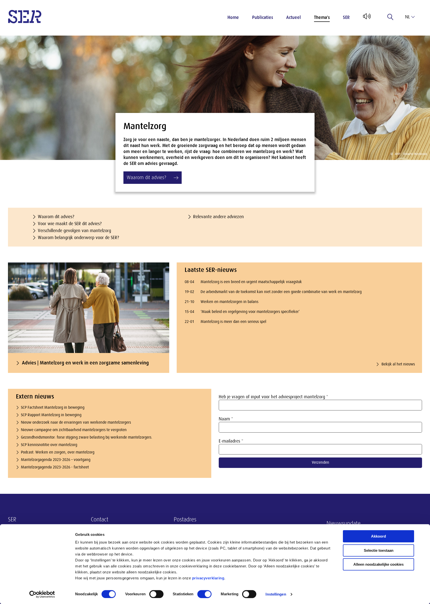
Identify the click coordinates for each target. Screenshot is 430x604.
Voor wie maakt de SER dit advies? (70, 223)
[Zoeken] (390, 17)
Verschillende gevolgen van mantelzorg (74, 230)
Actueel (293, 17)
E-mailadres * (231, 441)
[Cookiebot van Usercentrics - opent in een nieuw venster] (42, 594)
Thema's (322, 17)
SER (346, 17)
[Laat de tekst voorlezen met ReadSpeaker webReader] (366, 18)
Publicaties (262, 17)
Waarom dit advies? (56, 216)
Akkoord (378, 536)
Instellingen (276, 594)
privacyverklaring (208, 578)
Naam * (226, 418)
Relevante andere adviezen (218, 216)
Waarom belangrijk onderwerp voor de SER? (78, 237)
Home (233, 17)
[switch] (156, 594)
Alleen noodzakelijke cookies (378, 564)
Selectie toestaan (378, 550)
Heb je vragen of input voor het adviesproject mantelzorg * (273, 396)
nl (407, 16)
